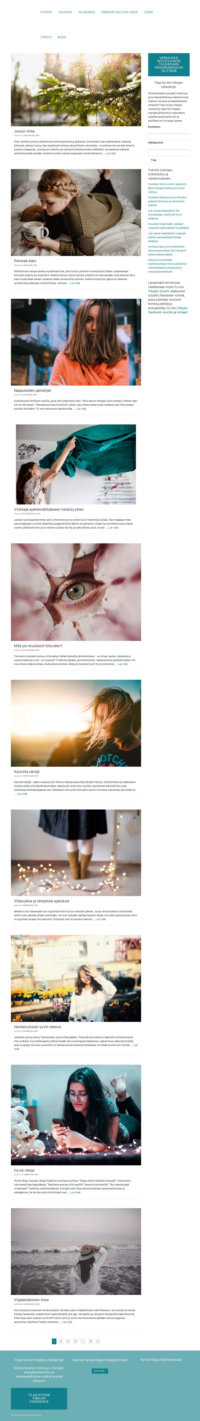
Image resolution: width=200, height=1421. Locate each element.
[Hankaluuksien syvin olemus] (76, 978)
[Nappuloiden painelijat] (76, 342)
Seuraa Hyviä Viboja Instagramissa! (100, 1360)
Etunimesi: (154, 127)
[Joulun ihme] (76, 89)
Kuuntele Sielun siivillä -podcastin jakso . (167, 188)
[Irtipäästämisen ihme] (76, 1251)
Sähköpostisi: (155, 142)
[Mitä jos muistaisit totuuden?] (76, 592)
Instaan (182, 313)
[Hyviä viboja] (76, 1115)
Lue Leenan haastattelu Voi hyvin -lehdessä (165, 214)
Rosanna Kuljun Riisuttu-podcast (168, 201)
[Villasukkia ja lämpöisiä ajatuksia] (76, 852)
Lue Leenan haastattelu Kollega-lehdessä (167, 237)
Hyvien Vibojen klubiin (166, 289)
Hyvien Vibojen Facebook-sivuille (168, 310)
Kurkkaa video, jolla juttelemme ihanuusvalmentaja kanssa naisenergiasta (167, 250)
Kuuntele (153, 197)
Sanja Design (36, 1415)
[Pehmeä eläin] (76, 212)
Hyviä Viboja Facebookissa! (161, 1360)
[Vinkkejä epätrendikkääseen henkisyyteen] (76, 464)
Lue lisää (110, 153)
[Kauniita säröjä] (76, 723)
